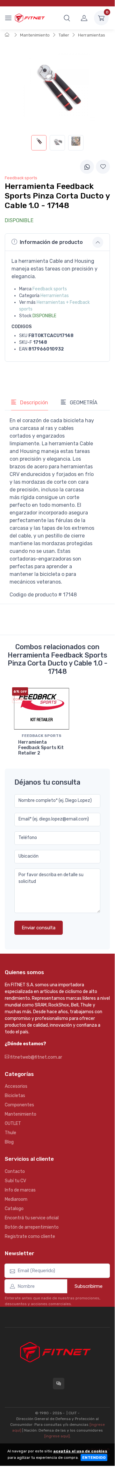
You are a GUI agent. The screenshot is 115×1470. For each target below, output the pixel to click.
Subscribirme (89, 1286)
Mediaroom (16, 1199)
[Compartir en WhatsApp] (87, 167)
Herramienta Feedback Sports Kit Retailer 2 (41, 747)
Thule (10, 1132)
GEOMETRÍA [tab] (82, 403)
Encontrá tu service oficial (32, 1218)
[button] (67, 18)
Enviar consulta (38, 928)
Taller (64, 35)
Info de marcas (20, 1190)
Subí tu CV (15, 1180)
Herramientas (91, 35)
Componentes (19, 1105)
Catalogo (14, 1208)
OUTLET (13, 1123)
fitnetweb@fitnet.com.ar (35, 1057)
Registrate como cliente (30, 1236)
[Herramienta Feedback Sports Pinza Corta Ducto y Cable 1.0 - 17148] (39, 142)
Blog (9, 1142)
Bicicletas (15, 1095)
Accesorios (16, 1086)
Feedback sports (49, 289)
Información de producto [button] (51, 242)
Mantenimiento (35, 35)
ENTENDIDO (94, 1457)
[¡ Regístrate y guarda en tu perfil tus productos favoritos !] (103, 167)
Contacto (15, 1171)
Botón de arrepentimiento (32, 1227)
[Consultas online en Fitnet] (58, 1383)
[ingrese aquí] (57, 1436)
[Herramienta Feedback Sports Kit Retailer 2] (41, 708)
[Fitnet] (29, 18)
